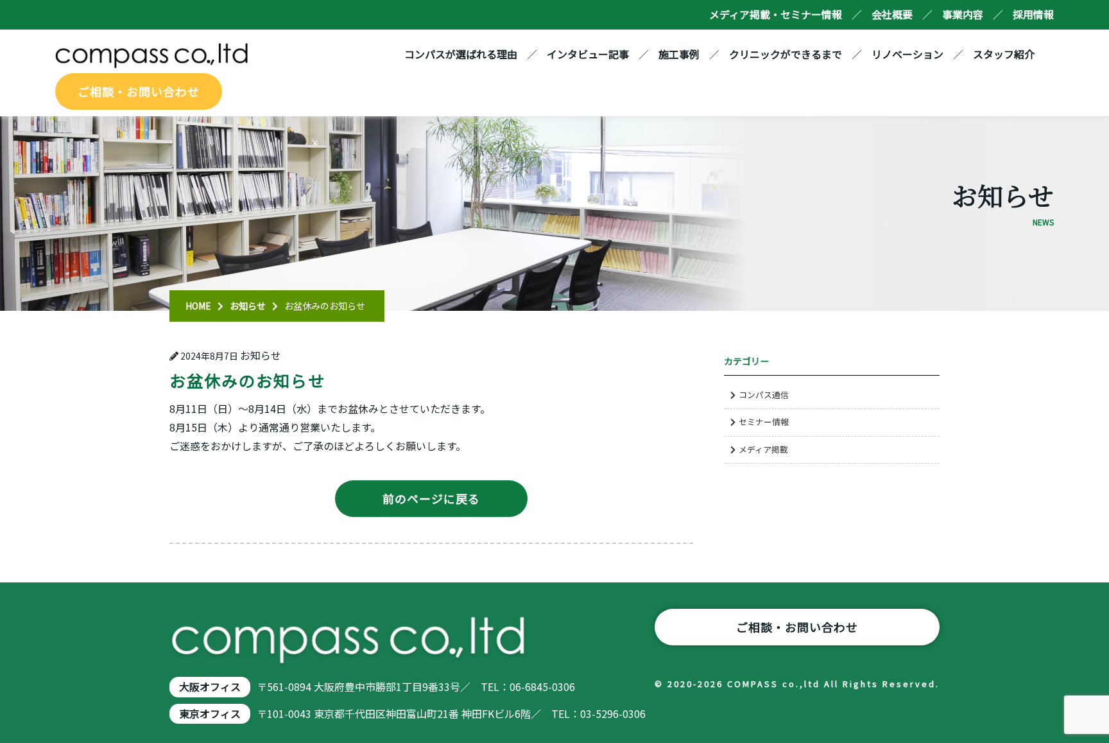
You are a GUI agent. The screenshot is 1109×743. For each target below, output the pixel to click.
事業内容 (962, 14)
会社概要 (892, 14)
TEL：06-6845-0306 (528, 686)
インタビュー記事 (588, 54)
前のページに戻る (431, 498)
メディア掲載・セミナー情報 (775, 14)
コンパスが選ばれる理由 (460, 54)
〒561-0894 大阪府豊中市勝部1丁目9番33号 (358, 686)
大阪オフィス (210, 686)
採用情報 (1033, 14)
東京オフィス (210, 713)
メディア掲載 (763, 449)
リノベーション (907, 54)
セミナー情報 (764, 421)
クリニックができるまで (785, 54)
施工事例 (679, 54)
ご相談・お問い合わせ (139, 91)
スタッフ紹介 (1004, 54)
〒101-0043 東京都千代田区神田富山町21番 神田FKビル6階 (394, 713)
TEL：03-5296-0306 (598, 713)
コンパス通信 (764, 395)
